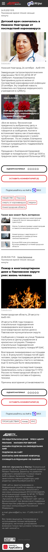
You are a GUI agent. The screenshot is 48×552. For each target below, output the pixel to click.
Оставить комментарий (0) (24, 178)
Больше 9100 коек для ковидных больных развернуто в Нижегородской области (28, 244)
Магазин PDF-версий (25, 443)
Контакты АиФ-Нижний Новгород (21, 456)
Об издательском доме (15, 439)
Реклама (7, 443)
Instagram (5, 63)
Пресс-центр (37, 439)
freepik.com (6, 310)
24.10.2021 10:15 (7, 10)
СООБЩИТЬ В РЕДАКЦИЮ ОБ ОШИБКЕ (21, 459)
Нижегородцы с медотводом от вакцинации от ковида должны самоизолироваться (25, 236)
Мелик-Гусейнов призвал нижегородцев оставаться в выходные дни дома (28, 227)
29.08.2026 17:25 (8, 257)
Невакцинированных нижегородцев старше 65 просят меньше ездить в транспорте (26, 220)
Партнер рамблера (24, 539)
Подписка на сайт (12, 452)
